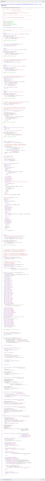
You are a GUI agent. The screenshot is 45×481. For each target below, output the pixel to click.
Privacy (8, 479)
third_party (6, 4)
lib (39, 4)
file (19, 7)
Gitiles (5, 479)
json (43, 479)
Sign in (43, 1)
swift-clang (11, 4)
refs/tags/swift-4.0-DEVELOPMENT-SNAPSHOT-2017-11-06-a (25, 4)
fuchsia (2, 4)
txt (41, 479)
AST (41, 4)
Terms (10, 479)
